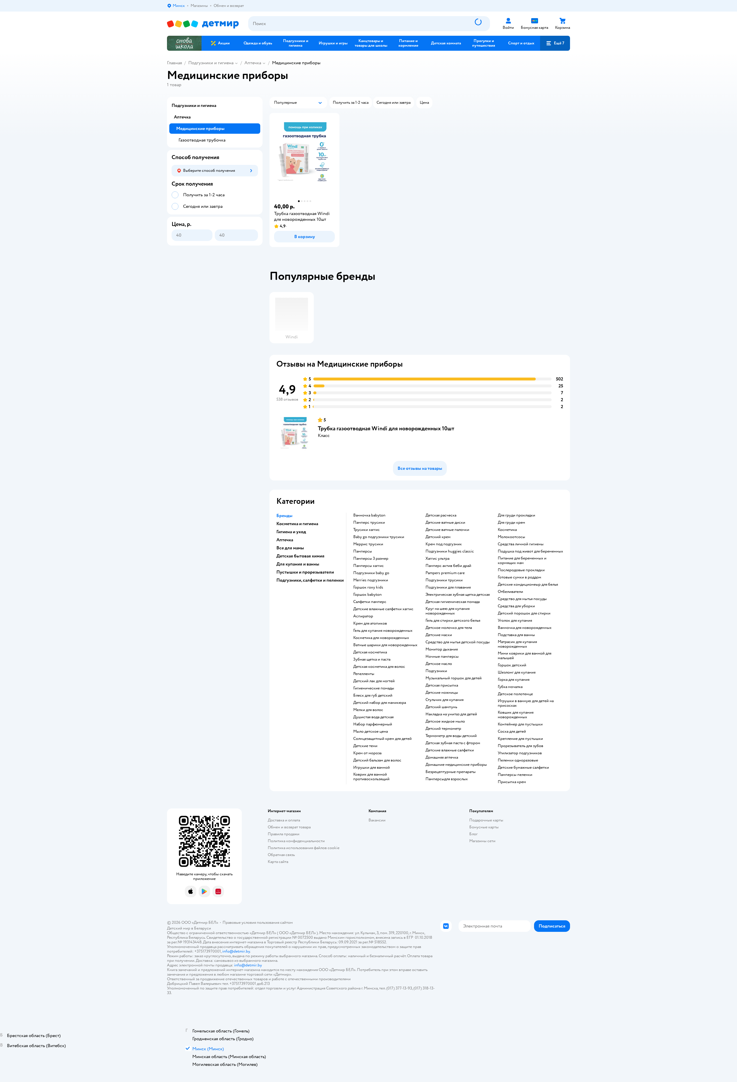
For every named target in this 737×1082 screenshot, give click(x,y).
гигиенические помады (373, 688)
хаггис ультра (437, 558)
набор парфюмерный (372, 724)
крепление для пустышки (520, 738)
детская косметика (370, 652)
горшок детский (512, 665)
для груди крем (511, 522)
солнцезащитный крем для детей (382, 738)
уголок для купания (515, 620)
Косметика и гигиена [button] (297, 524)
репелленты (363, 674)
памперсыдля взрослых (447, 779)
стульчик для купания (445, 700)
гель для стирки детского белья (453, 620)
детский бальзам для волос (377, 760)
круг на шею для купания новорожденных (448, 611)
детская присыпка (442, 685)
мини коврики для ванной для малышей (524, 655)
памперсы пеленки (515, 774)
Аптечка (252, 63)
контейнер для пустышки (520, 724)
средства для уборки (516, 606)
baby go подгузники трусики (378, 537)
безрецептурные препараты (451, 772)
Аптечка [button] (284, 540)
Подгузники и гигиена (210, 63)
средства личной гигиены (521, 544)
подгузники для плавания (448, 587)
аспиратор (363, 616)
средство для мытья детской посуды (458, 642)
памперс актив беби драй (448, 565)
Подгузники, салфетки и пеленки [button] (310, 580)
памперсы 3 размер (370, 558)
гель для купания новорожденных (383, 630)
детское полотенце (515, 694)
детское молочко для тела (449, 627)
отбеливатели (510, 591)
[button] (555, 43)
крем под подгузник (444, 544)
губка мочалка (510, 687)
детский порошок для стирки (524, 613)
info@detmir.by (236, 951)
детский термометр (443, 728)
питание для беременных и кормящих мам (522, 560)
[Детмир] (203, 24)
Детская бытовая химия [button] (300, 556)
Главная (174, 63)
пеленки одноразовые (518, 760)
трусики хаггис (366, 529)
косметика (507, 529)
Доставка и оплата (284, 820)
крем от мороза (367, 753)
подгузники (436, 671)
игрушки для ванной (371, 767)
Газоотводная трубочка (201, 140)
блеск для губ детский (372, 695)
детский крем (438, 537)
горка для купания (513, 679)
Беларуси (202, 928)
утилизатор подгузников (520, 753)
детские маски (439, 635)
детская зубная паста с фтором (453, 743)
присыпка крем (512, 782)
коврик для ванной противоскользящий (371, 776)
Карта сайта (278, 861)
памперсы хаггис (368, 565)
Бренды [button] (284, 516)
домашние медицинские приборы (456, 764)
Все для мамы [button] (290, 548)
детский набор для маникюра (379, 702)
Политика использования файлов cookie (303, 847)
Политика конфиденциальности (296, 840)
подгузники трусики (444, 580)
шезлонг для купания (516, 672)
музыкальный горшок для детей (454, 678)
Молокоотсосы (511, 537)
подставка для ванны (516, 635)
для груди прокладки (516, 515)
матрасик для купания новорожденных (517, 644)
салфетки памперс (369, 602)
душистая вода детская (373, 717)
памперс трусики (369, 522)
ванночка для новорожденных (525, 627)
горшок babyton (367, 594)
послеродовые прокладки (521, 570)
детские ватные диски (445, 522)
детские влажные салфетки (450, 750)
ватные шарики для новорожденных (385, 645)
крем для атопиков (370, 623)
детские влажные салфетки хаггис (383, 609)
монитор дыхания (442, 649)
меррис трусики (368, 544)
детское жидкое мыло (445, 721)
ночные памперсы (442, 656)
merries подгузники (370, 580)
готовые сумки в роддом (519, 577)
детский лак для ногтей (374, 681)
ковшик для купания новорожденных (515, 714)
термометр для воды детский (451, 736)
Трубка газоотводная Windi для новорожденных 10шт (386, 428)
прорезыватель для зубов (520, 746)
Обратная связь (281, 854)
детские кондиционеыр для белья (528, 584)
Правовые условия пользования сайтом (258, 922)
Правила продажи (283, 834)
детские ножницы (442, 692)
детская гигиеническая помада (453, 602)
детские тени (365, 746)
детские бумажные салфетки (523, 767)
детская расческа (441, 515)
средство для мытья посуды (522, 599)
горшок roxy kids (368, 587)
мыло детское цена (370, 731)
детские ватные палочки (447, 529)
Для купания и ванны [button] (297, 564)
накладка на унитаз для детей (451, 714)
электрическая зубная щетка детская (458, 594)
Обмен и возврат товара (289, 827)
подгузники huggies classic (450, 551)
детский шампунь (441, 707)
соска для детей (512, 731)
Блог (473, 834)
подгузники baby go (371, 573)
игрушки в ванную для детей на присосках (526, 703)
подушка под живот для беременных (530, 551)
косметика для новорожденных (381, 638)
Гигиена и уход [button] (291, 532)
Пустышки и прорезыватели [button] (305, 572)
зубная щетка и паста (371, 659)
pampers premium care (445, 573)
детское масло (439, 663)
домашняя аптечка (442, 757)
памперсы (362, 551)
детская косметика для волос (379, 666)
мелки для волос (368, 710)
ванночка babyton (369, 515)
